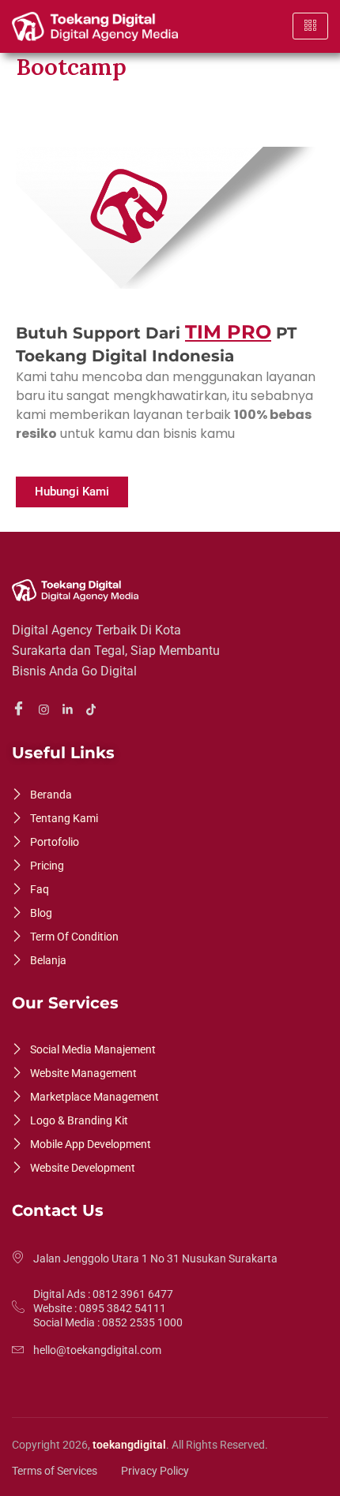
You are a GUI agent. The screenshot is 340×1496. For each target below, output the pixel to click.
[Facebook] (21, 709)
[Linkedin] (69, 709)
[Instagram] (46, 709)
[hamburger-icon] (310, 26)
